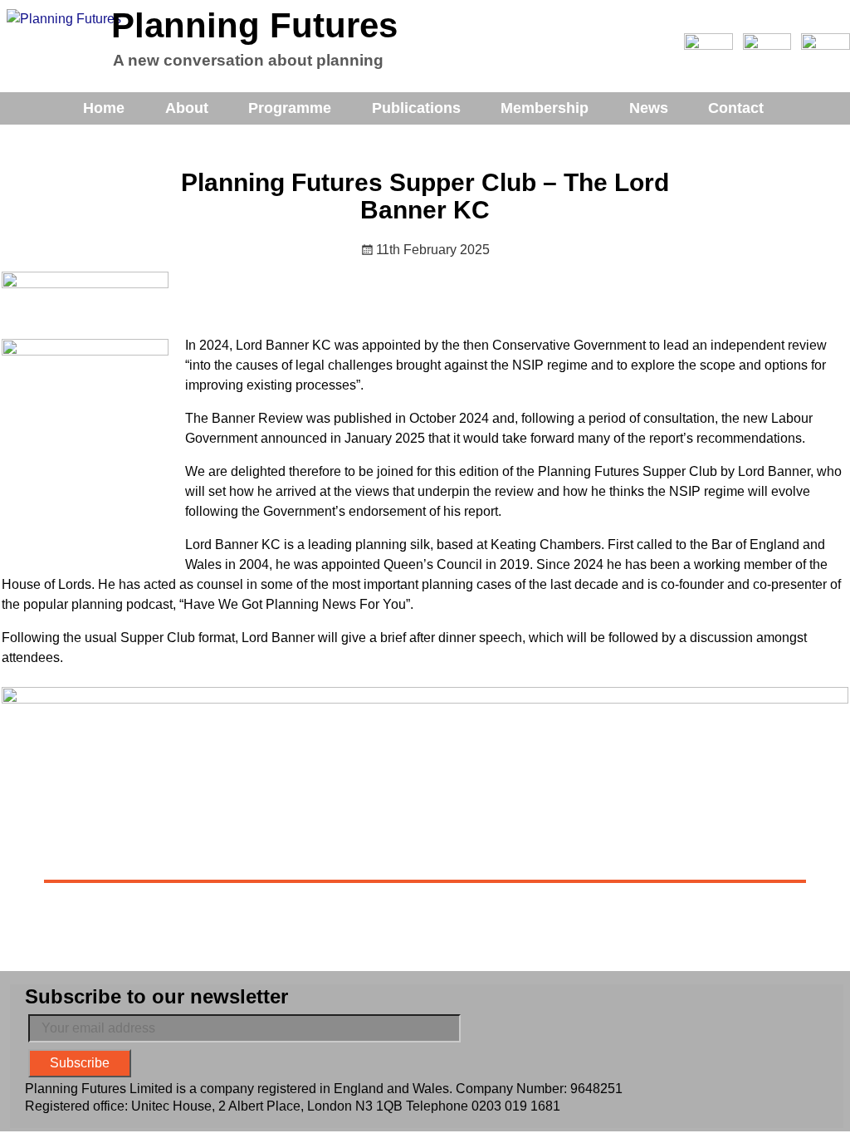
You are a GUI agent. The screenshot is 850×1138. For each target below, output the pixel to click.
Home (104, 108)
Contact (736, 108)
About (186, 108)
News (648, 108)
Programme (289, 108)
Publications (416, 108)
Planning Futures (254, 25)
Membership (545, 108)
